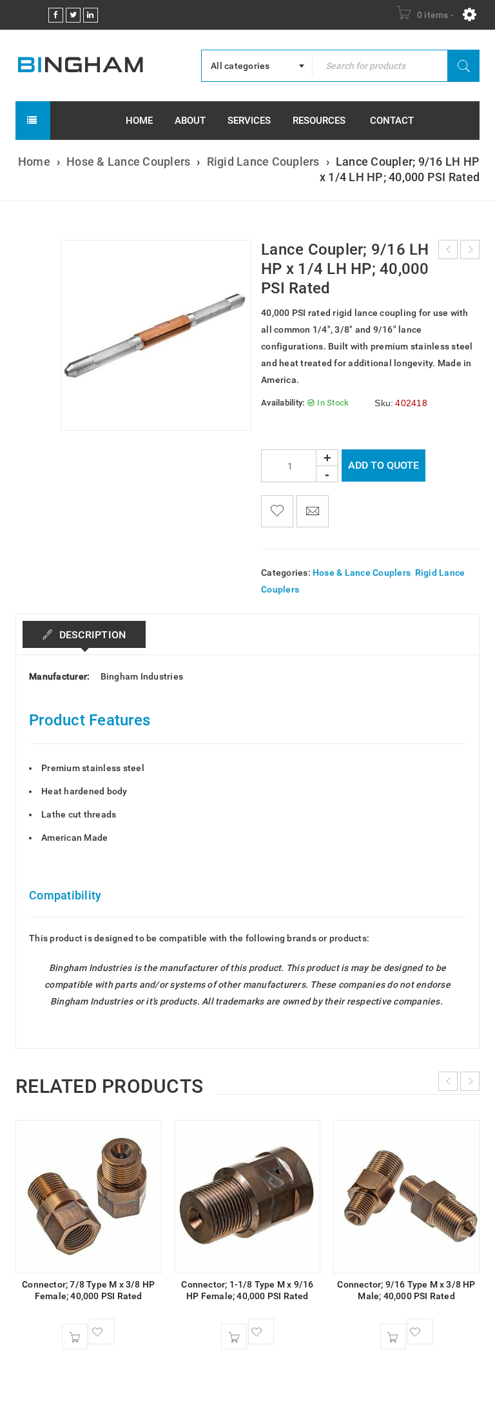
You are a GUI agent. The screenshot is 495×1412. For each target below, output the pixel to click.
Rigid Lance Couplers (263, 161)
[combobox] (257, 66)
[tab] (84, 634)
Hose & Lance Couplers (128, 161)
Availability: (282, 402)
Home (34, 161)
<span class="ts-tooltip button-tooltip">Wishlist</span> (277, 511)
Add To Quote (383, 465)
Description (91, 635)
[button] (75, 1336)
